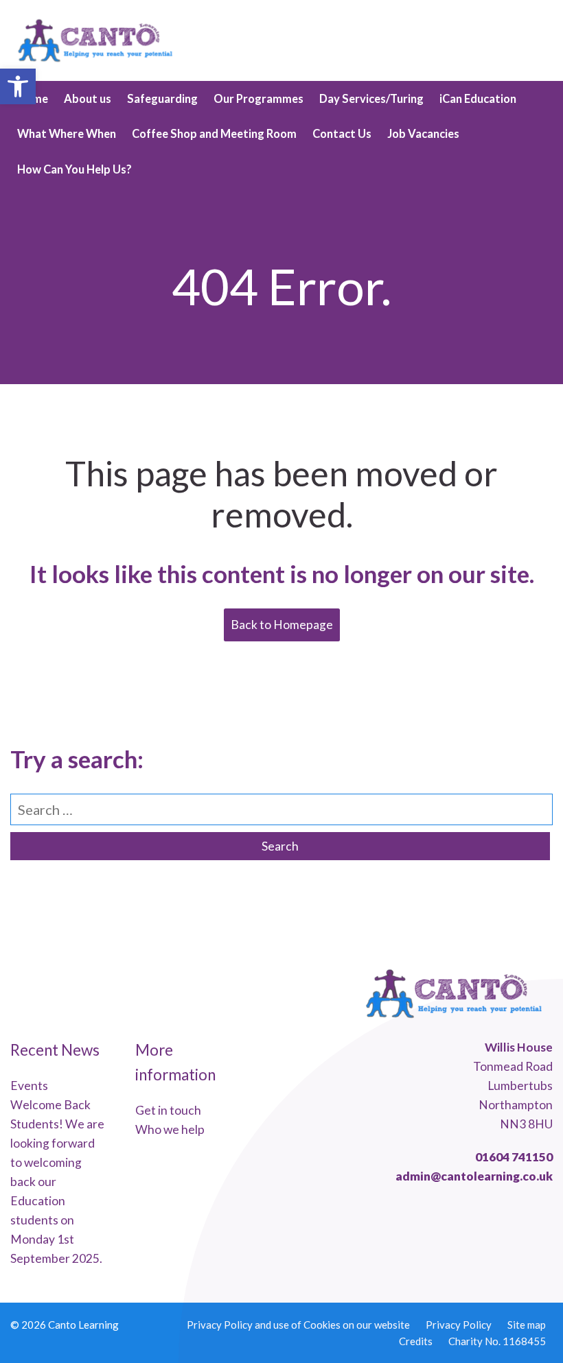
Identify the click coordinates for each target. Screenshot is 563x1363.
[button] (18, 86)
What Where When (66, 134)
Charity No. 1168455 (497, 1341)
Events (29, 1085)
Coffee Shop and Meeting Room (214, 134)
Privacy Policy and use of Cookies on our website (298, 1324)
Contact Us (341, 134)
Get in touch (168, 1110)
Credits (416, 1341)
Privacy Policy (459, 1324)
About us (87, 99)
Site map (526, 1324)
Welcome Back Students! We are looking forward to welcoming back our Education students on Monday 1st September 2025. (57, 1182)
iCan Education (477, 99)
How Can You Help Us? (74, 169)
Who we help (170, 1129)
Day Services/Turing (371, 99)
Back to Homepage (282, 624)
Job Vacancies (423, 134)
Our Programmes (258, 99)
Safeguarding (162, 99)
